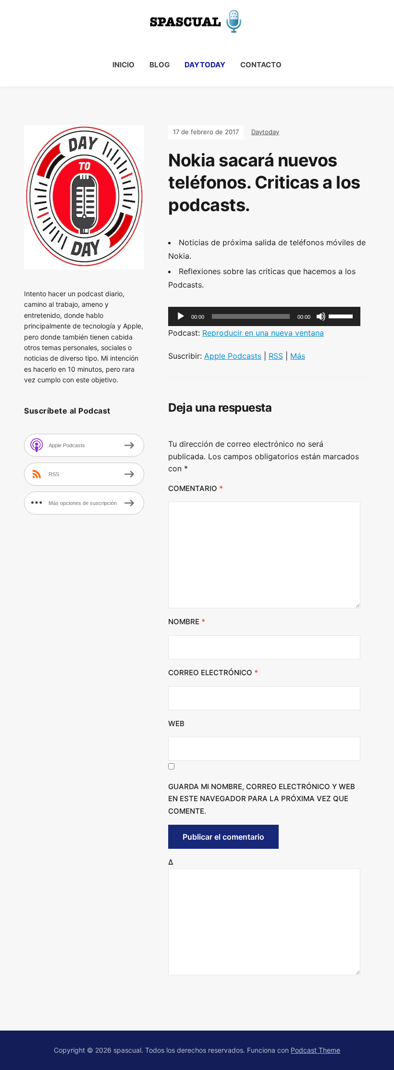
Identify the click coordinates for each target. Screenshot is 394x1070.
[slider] (342, 315)
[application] (264, 316)
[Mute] (321, 316)
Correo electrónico (213, 672)
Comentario (195, 488)
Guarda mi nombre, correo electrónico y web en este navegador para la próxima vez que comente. (261, 799)
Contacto (261, 64)
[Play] (180, 316)
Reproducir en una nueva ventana (263, 333)
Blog (159, 64)
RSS (276, 356)
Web (176, 723)
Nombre (186, 621)
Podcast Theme (315, 1050)
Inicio (123, 64)
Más (297, 356)
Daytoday (205, 64)
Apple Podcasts (232, 356)
